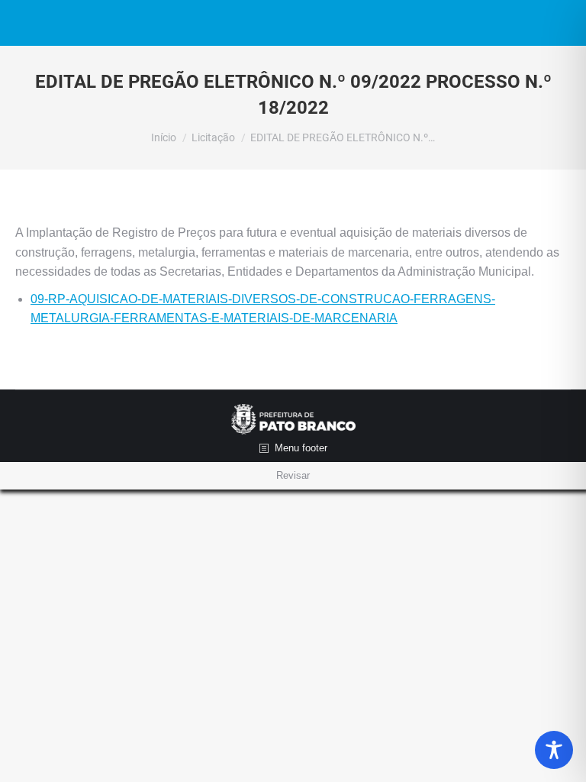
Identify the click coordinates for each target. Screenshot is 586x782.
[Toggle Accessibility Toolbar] (554, 750)
